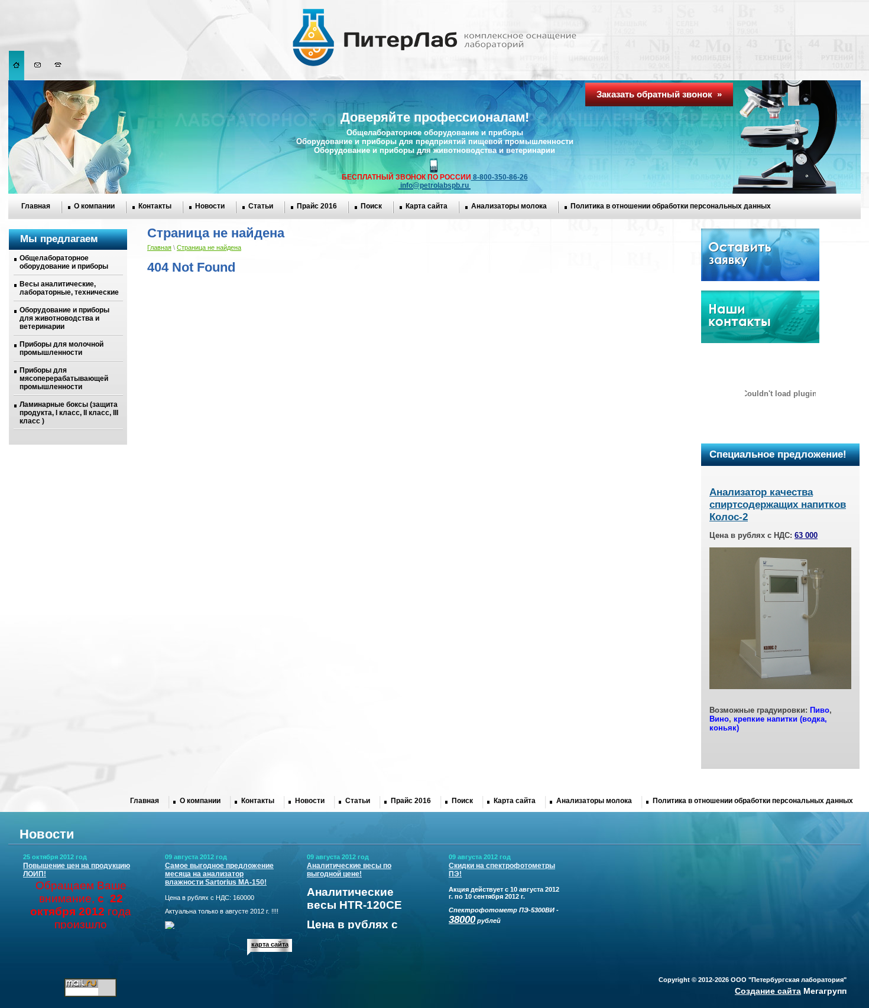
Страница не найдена (209, 247)
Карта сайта (427, 206)
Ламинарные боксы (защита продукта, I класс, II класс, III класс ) (69, 412)
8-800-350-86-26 (499, 177)
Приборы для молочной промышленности (61, 348)
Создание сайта (768, 991)
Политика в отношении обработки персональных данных (670, 206)
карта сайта (269, 944)
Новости (210, 206)
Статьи (260, 206)
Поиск (371, 206)
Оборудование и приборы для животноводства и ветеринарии (64, 318)
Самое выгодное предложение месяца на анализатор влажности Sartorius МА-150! (219, 874)
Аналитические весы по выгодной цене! (349, 870)
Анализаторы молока (509, 206)
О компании (94, 206)
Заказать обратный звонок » (659, 94)
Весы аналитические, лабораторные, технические (69, 288)
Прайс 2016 (317, 206)
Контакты (154, 206)
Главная (35, 206)
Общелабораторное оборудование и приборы (64, 262)
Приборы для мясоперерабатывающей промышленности (64, 378)
